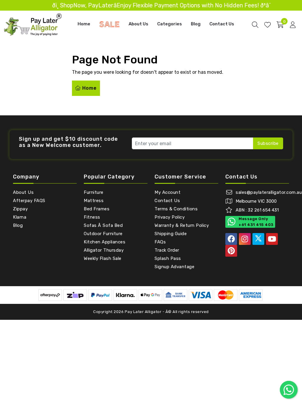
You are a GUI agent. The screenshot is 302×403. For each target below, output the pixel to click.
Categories (169, 24)
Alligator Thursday (104, 250)
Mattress (94, 200)
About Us (138, 24)
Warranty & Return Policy (182, 225)
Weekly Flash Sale (103, 258)
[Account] (293, 25)
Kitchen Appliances (104, 242)
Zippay (20, 209)
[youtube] (272, 239)
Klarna (19, 217)
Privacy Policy (170, 217)
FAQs (160, 242)
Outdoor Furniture (103, 233)
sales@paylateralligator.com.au (269, 192)
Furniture (94, 192)
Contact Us (221, 24)
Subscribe (268, 143)
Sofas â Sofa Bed (103, 225)
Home (84, 24)
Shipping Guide (171, 233)
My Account (167, 192)
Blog (196, 24)
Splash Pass (168, 258)
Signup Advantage (174, 266)
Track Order (167, 250)
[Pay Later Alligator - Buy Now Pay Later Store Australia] (33, 24)
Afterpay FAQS (29, 200)
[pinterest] (231, 251)
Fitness (92, 217)
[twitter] (258, 239)
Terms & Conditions (176, 209)
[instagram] (245, 239)
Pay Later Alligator (144, 311)
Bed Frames (96, 209)
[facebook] (231, 239)
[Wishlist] (267, 25)
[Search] (255, 25)
